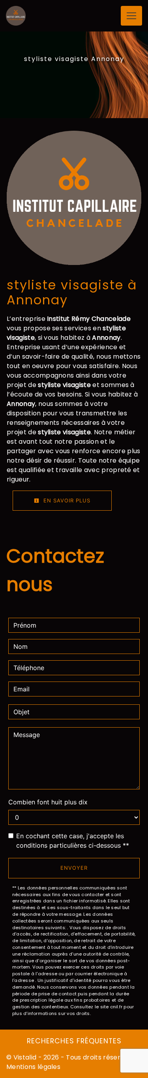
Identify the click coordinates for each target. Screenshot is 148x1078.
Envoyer (74, 868)
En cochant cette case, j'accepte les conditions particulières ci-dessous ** (72, 840)
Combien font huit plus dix (48, 802)
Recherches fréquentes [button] (74, 1041)
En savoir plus (65, 500)
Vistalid (25, 1057)
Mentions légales (33, 1066)
